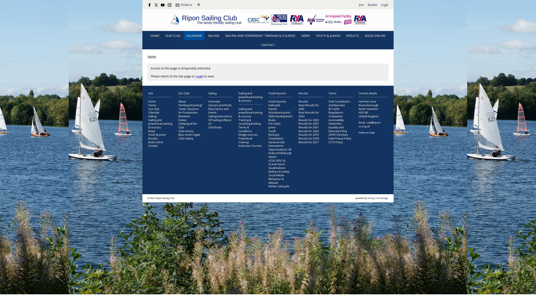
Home (155, 36)
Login (384, 5)
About (182, 101)
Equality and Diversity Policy (338, 129)
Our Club (172, 36)
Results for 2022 (309, 123)
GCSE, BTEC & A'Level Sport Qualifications (276, 164)
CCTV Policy (336, 142)
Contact (268, 45)
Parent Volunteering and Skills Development (280, 112)
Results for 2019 (309, 134)
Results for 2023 (309, 120)
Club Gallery (185, 138)
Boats (272, 120)
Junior (272, 127)
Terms (152, 105)
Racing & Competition (276, 136)
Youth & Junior (328, 36)
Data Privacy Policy (340, 138)
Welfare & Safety (278, 171)
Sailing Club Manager (377, 198)
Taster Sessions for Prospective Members (188, 112)
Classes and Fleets (220, 105)
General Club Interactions (276, 144)
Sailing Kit (274, 105)
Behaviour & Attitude (276, 181)
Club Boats (215, 127)
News (306, 36)
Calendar (194, 36)
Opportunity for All (279, 149)
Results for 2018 (309, 138)
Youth (272, 131)
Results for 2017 (309, 142)
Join (361, 5)
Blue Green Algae (189, 134)
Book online (375, 36)
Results (352, 36)
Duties (182, 120)
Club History (185, 131)
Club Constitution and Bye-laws (339, 103)
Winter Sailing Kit (278, 186)
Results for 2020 (309, 131)
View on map (367, 132)
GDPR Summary (338, 134)
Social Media (276, 175)
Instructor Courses (250, 146)
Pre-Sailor (274, 123)
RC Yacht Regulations (336, 111)
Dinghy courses (248, 134)
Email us (186, 5)
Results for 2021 (309, 127)
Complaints (336, 116)
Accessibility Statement (336, 122)
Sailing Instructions (220, 116)
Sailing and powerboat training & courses (260, 36)
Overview (214, 101)
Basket (372, 5)
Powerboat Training (245, 140)
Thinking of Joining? (190, 105)
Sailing (213, 36)
